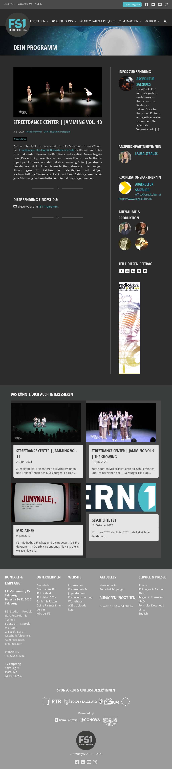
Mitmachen (130, 21)
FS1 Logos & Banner (151, 589)
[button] (121, 271)
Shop (142, 593)
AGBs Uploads (77, 605)
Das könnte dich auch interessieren (42, 394)
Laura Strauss (146, 153)
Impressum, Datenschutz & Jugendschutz (77, 589)
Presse (143, 585)
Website (74, 577)
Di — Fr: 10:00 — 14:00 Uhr (116, 606)
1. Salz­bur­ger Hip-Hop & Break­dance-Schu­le (46, 150)
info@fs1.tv (9, 4)
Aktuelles (108, 577)
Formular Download (151, 605)
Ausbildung (64, 21)
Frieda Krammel (34, 131)
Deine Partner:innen (49, 605)
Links (142, 609)
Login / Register (132, 4)
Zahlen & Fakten (47, 601)
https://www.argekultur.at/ (135, 199)
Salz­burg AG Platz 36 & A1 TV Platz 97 (14, 672)
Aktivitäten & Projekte (99, 21)
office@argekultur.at (148, 194)
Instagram (65, 131)
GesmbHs (43, 585)
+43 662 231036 (24, 4)
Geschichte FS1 (46, 589)
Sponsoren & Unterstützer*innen (86, 690)
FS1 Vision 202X (46, 597)
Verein (41, 609)
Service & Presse (152, 577)
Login (71, 609)
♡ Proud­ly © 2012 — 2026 (86, 754)
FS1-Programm (48, 206)
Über (152, 21)
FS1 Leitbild (44, 593)
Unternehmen (49, 577)
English (38, 4)
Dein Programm (52, 131)
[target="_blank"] (166, 4)
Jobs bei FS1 (44, 613)
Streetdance (20, 138)
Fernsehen (37, 21)
